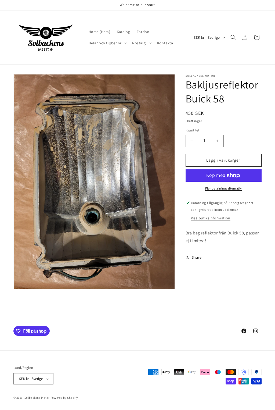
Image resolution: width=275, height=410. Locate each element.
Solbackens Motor (37, 398)
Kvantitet (193, 130)
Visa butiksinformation (210, 218)
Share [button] (197, 257)
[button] (107, 43)
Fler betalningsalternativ (223, 188)
